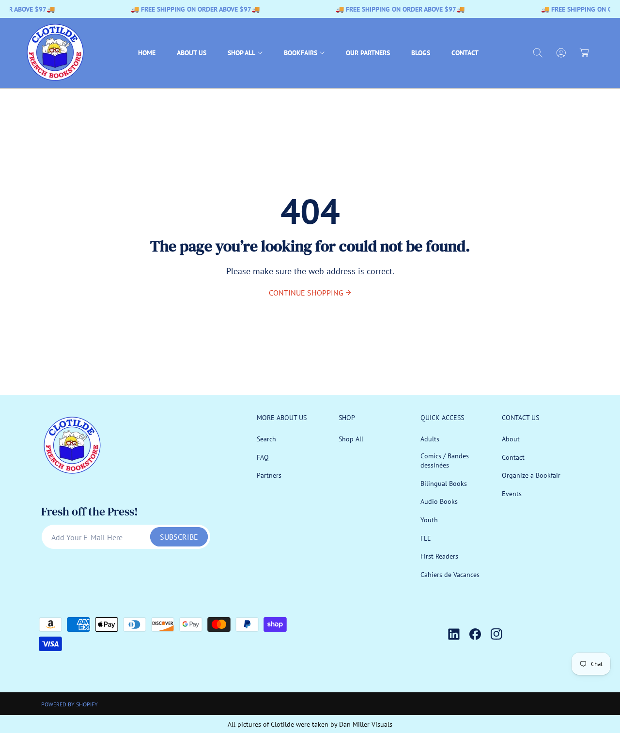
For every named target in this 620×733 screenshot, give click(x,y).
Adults (429, 439)
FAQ (263, 457)
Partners (269, 475)
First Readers (439, 556)
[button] (245, 53)
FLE (425, 538)
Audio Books (439, 502)
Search (266, 439)
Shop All (351, 439)
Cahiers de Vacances (450, 574)
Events (512, 493)
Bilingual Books (443, 483)
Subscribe (179, 537)
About (511, 439)
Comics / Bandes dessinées (444, 461)
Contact (513, 457)
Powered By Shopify (69, 704)
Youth (429, 519)
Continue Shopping (306, 292)
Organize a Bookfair (531, 475)
